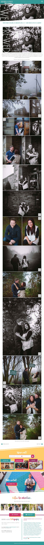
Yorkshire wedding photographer (11, 527)
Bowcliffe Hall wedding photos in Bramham (29, 522)
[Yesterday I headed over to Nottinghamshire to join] (18, 507)
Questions (17, 522)
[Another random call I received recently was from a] (39, 507)
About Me (9, 522)
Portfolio (13, 522)
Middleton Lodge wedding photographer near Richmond (31, 527)
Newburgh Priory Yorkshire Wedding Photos (33, 526)
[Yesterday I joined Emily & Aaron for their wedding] (4, 507)
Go (32, 456)
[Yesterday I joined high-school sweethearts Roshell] (25, 507)
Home (2, 522)
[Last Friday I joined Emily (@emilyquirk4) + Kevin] (32, 507)
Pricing (5, 522)
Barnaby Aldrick (6, 519)
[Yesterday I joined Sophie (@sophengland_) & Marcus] (11, 507)
